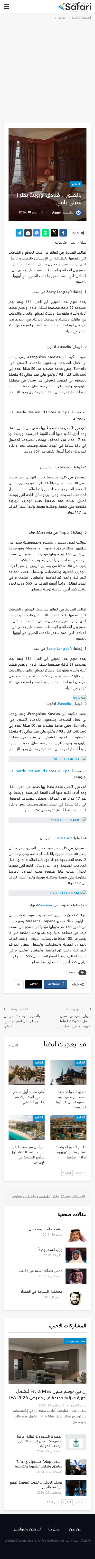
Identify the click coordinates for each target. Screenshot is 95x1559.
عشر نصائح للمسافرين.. (44, 1229)
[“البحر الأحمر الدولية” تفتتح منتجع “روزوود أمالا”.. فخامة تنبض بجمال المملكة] (68, 1127)
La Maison (63, 838)
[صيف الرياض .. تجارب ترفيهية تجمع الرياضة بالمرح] (76, 1488)
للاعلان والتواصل (27, 1529)
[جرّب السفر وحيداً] (76, 1255)
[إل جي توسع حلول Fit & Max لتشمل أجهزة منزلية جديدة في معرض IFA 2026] (47, 1361)
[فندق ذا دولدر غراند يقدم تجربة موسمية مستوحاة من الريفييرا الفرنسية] (68, 1072)
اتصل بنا (54, 1529)
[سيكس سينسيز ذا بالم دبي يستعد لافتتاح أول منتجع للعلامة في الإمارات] (27, 1127)
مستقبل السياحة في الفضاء (41, 1291)
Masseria (44, 905)
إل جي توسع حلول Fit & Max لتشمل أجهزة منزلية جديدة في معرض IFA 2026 (47, 1394)
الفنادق (75, 184)
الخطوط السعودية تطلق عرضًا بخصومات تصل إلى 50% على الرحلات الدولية (39, 1441)
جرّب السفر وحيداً (50, 1250)
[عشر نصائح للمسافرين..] (76, 1234)
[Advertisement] (47, 70)
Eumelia (64, 704)
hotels (71, 973)
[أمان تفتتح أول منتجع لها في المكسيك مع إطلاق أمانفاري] (27, 1072)
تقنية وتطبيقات (75, 1341)
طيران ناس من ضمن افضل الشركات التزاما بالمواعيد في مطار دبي (74, 1021)
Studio (31, 1540)
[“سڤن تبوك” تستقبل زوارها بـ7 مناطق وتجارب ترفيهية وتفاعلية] (76, 1467)
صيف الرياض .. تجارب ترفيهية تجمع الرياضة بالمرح (36, 1485)
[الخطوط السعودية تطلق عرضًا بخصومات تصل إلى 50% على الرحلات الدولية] (76, 1442)
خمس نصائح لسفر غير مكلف (40, 1271)
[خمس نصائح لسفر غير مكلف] (76, 1276)
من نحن (75, 1529)
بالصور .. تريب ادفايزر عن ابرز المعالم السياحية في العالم (22, 1021)
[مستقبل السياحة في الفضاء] (76, 1297)
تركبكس (44, 1196)
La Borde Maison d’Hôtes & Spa (39, 771)
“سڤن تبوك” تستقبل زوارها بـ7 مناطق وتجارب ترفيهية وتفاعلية (38, 1464)
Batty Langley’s (59, 648)
